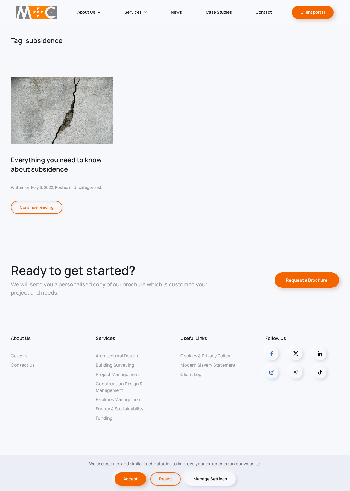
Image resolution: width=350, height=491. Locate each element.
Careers (19, 356)
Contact (264, 12)
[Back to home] (37, 12)
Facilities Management (119, 399)
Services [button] (133, 12)
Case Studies (219, 12)
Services (105, 338)
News (176, 12)
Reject (165, 479)
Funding (104, 418)
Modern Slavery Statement (208, 365)
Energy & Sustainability (120, 409)
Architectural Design (117, 356)
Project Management (117, 374)
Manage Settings (210, 479)
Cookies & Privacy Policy (205, 356)
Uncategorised (87, 187)
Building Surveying (115, 365)
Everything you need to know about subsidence (56, 164)
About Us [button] (86, 12)
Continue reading (37, 207)
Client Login (192, 374)
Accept (130, 479)
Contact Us (22, 365)
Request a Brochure (307, 280)
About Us (21, 338)
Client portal (313, 12)
